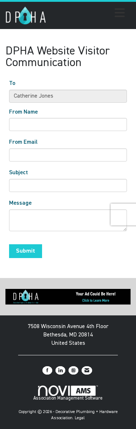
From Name (23, 112)
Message (20, 203)
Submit (25, 251)
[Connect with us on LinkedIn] (60, 370)
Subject (18, 173)
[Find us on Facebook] (47, 370)
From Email (23, 142)
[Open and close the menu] (87, 14)
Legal (80, 418)
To (12, 83)
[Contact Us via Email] (87, 370)
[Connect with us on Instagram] (73, 370)
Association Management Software (68, 398)
